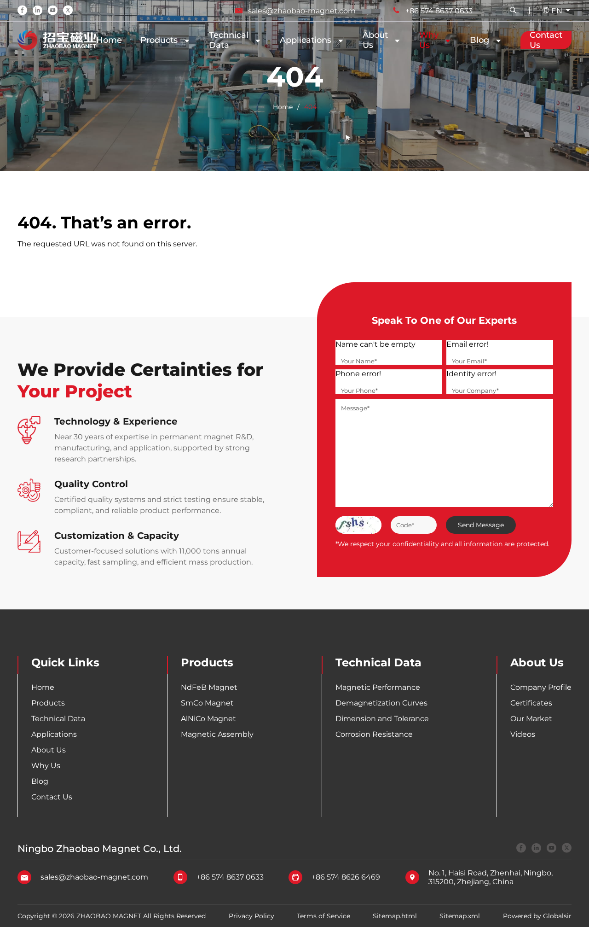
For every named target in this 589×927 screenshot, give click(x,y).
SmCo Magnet (207, 703)
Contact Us (51, 797)
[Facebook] (22, 11)
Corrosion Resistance (374, 734)
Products (159, 40)
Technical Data (228, 40)
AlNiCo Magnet (208, 718)
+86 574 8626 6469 (346, 877)
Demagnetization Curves (381, 703)
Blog (479, 40)
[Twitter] (68, 11)
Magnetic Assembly (217, 734)
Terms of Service (323, 916)
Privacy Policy (251, 916)
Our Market (531, 718)
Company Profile (541, 687)
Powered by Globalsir (537, 916)
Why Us (429, 40)
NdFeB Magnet (209, 687)
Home (109, 40)
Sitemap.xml (459, 916)
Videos (522, 734)
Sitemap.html (395, 916)
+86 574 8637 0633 (439, 10)
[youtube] (551, 849)
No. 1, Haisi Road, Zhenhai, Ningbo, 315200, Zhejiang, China (490, 877)
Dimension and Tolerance (382, 718)
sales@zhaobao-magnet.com (302, 10)
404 (310, 107)
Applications (305, 40)
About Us (48, 750)
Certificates (531, 703)
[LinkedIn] (37, 11)
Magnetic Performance (377, 687)
